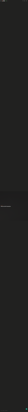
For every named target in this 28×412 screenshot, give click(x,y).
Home (1, 410)
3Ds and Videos (6, 410)
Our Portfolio (3, 410)
